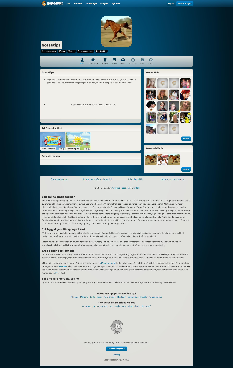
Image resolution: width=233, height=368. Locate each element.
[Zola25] (174, 83)
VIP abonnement (108, 263)
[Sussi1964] (151, 94)
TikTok (136, 188)
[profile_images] (151, 159)
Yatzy (99, 297)
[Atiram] (185, 94)
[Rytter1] (174, 106)
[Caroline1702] (162, 83)
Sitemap (116, 354)
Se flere (186, 138)
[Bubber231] (174, 129)
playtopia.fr (146, 306)
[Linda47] (151, 106)
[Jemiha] (174, 117)
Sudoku (143, 297)
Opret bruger (184, 3)
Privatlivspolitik (135, 179)
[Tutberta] (185, 83)
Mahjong (84, 297)
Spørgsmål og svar (59, 179)
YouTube (116, 188)
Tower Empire (155, 297)
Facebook (125, 188)
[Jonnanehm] (151, 129)
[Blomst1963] (151, 117)
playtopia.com (88, 306)
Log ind (171, 3)
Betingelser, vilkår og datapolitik (97, 179)
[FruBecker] (162, 94)
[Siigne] (151, 83)
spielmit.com (120, 306)
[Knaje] (162, 106)
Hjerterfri (121, 297)
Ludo (92, 297)
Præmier (63, 266)
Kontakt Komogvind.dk (116, 348)
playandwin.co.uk (105, 306)
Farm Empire (110, 297)
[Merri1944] (174, 94)
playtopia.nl (133, 306)
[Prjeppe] (185, 117)
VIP (55, 273)
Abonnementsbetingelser (173, 179)
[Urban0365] (162, 117)
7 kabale (74, 297)
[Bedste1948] (162, 129)
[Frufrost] (185, 106)
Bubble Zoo (133, 297)
